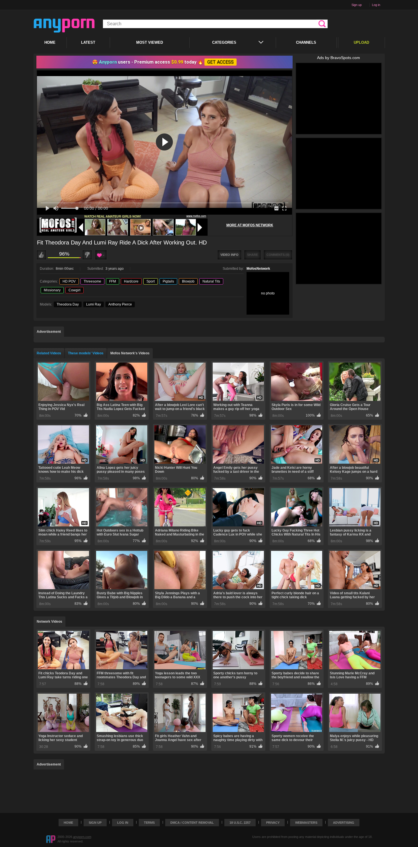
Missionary (52, 290)
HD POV (69, 281)
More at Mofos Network (249, 225)
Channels (306, 42)
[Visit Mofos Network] (122, 225)
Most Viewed (149, 42)
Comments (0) (277, 254)
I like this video (41, 255)
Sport (150, 281)
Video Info (229, 254)
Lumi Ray (93, 304)
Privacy (273, 822)
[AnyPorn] (64, 25)
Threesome (92, 281)
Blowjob (188, 281)
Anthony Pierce (120, 304)
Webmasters (306, 822)
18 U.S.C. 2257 (240, 822)
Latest (88, 42)
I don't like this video (87, 255)
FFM (112, 281)
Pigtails (168, 281)
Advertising (343, 822)
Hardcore (131, 281)
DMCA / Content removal (192, 822)
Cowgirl (74, 290)
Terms (149, 822)
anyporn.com (82, 836)
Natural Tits (211, 281)
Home (49, 42)
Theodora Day (68, 304)
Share (252, 254)
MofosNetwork (258, 269)
